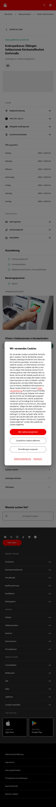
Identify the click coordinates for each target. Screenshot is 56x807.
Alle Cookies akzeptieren (28, 432)
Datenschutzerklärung (22, 459)
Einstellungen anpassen (28, 449)
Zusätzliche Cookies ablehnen (28, 441)
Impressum (37, 459)
